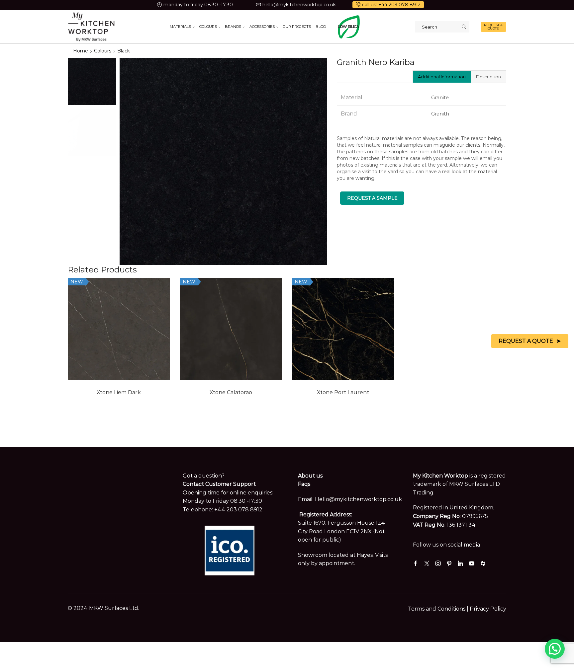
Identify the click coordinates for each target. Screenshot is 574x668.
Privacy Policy (488, 609)
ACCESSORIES (262, 26)
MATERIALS (180, 26)
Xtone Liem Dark (119, 392)
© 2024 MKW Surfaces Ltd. (103, 608)
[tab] (442, 76)
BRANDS (233, 26)
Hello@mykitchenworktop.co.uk (358, 499)
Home (80, 51)
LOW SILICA (348, 26)
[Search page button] (463, 27)
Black (123, 51)
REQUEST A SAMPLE (372, 198)
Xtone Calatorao (231, 392)
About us (310, 476)
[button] (555, 649)
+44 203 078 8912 (238, 509)
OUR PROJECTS (297, 26)
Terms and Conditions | (439, 609)
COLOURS (208, 26)
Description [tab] (488, 76)
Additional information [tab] (442, 76)
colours (102, 51)
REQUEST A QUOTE (493, 26)
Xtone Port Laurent (343, 392)
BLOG (321, 26)
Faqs (304, 484)
